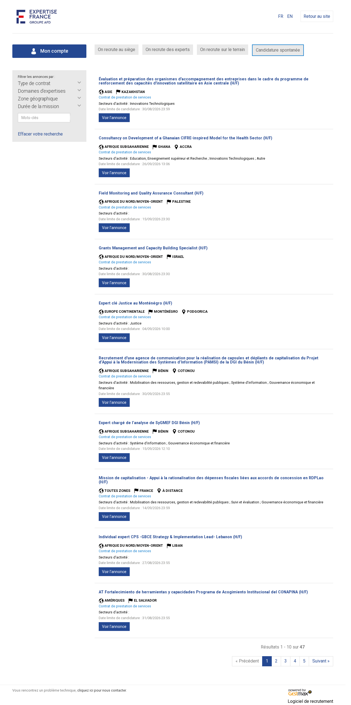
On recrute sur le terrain (222, 49)
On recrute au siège (116, 49)
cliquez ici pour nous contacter (101, 690)
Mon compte (53, 51)
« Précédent (247, 661)
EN (290, 16)
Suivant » (321, 661)
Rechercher (74, 117)
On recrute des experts (168, 49)
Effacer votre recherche (40, 134)
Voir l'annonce (114, 117)
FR (280, 16)
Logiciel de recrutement (310, 701)
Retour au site (317, 16)
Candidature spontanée (278, 50)
